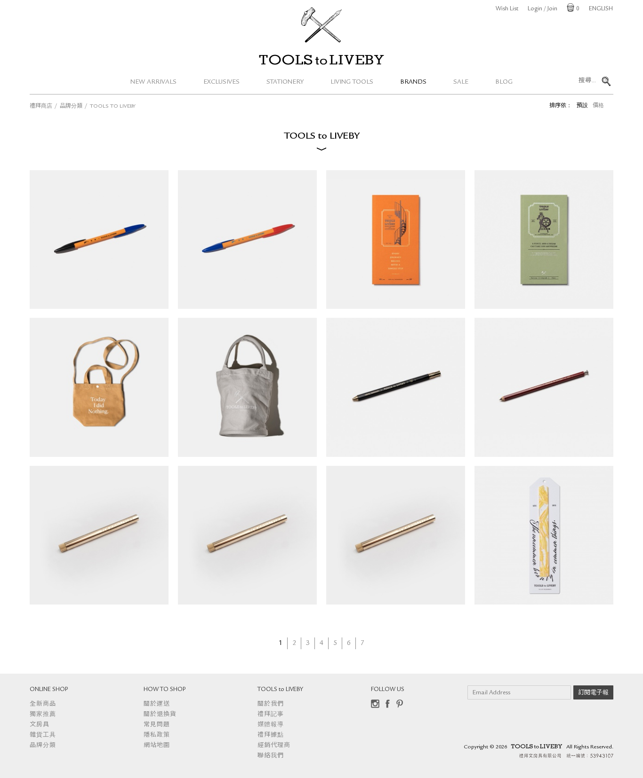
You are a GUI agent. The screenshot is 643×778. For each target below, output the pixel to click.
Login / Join (542, 9)
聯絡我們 (270, 756)
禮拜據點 (270, 735)
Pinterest (399, 703)
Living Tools (351, 82)
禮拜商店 (41, 107)
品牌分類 (71, 107)
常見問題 (157, 725)
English (601, 9)
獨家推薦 (43, 715)
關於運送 (157, 704)
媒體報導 (270, 725)
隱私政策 (157, 735)
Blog (504, 82)
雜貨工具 (43, 735)
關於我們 (270, 704)
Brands (413, 82)
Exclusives (221, 82)
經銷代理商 (273, 746)
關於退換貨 (160, 715)
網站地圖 (157, 746)
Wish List (507, 9)
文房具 (39, 725)
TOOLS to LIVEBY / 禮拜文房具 (321, 60)
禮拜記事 (270, 715)
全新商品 (43, 704)
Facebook (387, 703)
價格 (598, 106)
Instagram (375, 703)
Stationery (285, 82)
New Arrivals (153, 82)
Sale (460, 82)
